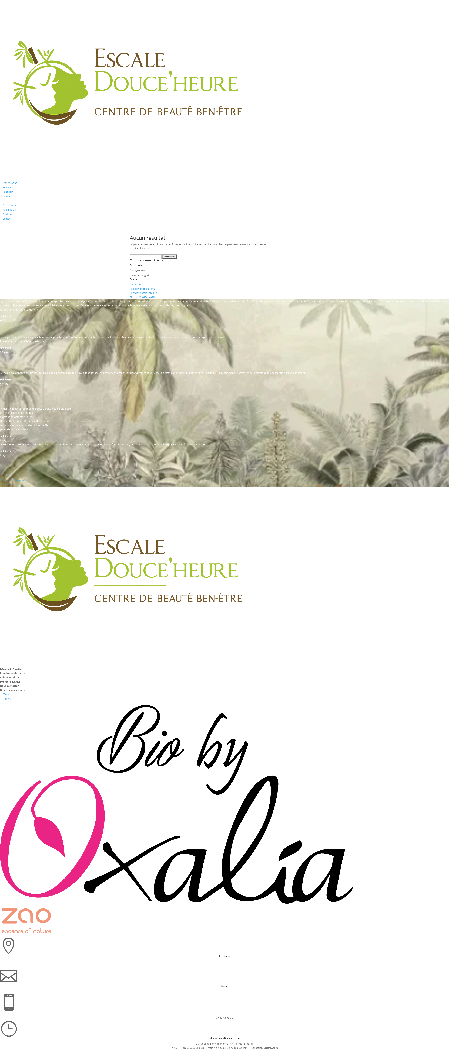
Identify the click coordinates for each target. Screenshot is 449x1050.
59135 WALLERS (224, 965)
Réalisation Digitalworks (264, 1047)
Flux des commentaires (143, 293)
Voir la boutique (9, 677)
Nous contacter (9, 685)
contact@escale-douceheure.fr (225, 991)
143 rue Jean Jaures (224, 961)
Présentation (9, 182)
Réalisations (9, 187)
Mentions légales (10, 681)
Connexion (136, 284)
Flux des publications (142, 288)
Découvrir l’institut (11, 669)
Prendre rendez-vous (12, 673)
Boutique (7, 192)
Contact (6, 196)
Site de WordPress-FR (142, 297)
